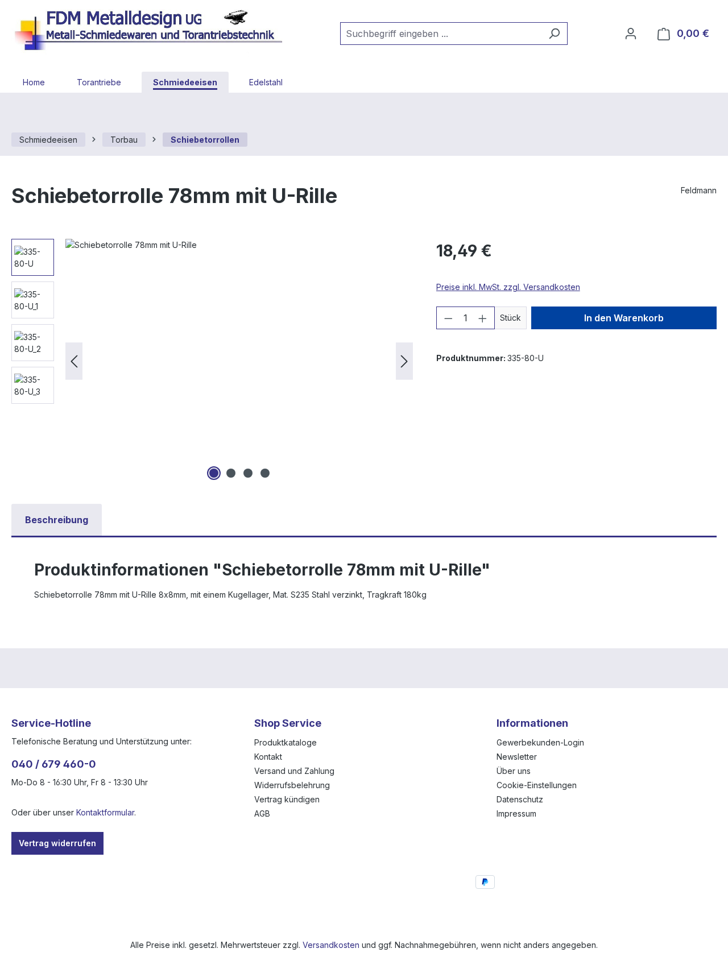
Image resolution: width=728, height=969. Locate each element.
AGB (262, 813)
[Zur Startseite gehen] (153, 31)
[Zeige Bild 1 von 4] (213, 473)
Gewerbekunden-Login (540, 742)
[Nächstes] (404, 361)
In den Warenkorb (624, 318)
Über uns (514, 771)
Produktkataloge (285, 742)
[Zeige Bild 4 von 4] (265, 473)
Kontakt (268, 756)
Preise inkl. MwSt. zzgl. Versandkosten (508, 287)
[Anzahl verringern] (448, 318)
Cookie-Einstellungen (537, 785)
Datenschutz (520, 799)
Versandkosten (331, 945)
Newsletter (517, 756)
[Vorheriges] (73, 361)
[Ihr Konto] (630, 33)
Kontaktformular (105, 812)
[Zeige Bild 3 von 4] (248, 473)
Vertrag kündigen (287, 799)
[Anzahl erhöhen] (483, 318)
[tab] (56, 520)
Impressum (516, 813)
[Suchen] (554, 33)
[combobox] (440, 33)
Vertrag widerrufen (57, 843)
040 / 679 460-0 (53, 764)
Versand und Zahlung (294, 771)
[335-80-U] (239, 361)
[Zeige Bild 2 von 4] (230, 473)
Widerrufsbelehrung (292, 785)
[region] (212, 361)
